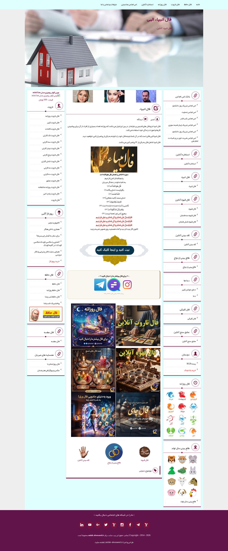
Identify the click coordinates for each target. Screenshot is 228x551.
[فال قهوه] (138, 371)
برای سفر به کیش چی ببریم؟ (48, 235)
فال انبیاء (144, 109)
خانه (198, 4)
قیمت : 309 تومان (46, 96)
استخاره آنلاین (147, 4)
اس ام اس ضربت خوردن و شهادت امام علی (183, 139)
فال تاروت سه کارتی (51, 141)
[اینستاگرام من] (122, 525)
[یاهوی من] (146, 525)
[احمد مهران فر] (146, 97)
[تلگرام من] (138, 525)
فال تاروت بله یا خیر (51, 193)
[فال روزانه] (93, 326)
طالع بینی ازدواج (189, 267)
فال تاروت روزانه (52, 116)
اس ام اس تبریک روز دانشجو (184, 105)
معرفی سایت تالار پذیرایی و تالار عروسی (48, 253)
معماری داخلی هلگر (52, 229)
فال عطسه (55, 341)
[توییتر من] (106, 525)
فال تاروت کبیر (53, 122)
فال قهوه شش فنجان (187, 221)
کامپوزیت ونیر (54, 222)
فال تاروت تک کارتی (51, 135)
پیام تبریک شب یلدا (52, 303)
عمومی (142, 471)
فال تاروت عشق (53, 180)
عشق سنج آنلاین (189, 341)
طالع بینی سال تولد (188, 501)
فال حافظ (188, 4)
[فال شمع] (93, 371)
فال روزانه (162, 4)
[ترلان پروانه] (114, 97)
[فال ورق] (93, 415)
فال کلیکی (192, 318)
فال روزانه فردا (53, 364)
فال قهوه (192, 209)
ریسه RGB (191, 363)
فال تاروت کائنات (52, 129)
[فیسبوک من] (130, 525)
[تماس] (114, 525)
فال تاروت (175, 4)
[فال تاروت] (138, 326)
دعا (194, 296)
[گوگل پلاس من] (98, 525)
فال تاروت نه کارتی (52, 167)
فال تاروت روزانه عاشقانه (49, 187)
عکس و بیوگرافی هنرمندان (48, 370)
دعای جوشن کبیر (189, 289)
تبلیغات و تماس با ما (109, 4)
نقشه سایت (99, 542)
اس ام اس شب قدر (188, 118)
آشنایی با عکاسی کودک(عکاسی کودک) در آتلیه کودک (48, 243)
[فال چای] (138, 415)
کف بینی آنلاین (190, 244)
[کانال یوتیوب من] (90, 525)
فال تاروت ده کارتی (52, 174)
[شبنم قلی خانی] (83, 97)
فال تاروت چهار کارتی (51, 148)
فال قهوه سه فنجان (188, 215)
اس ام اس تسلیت (189, 112)
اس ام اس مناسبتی (129, 4)
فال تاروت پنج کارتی (51, 155)
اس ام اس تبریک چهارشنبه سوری (182, 125)
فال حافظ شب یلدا (52, 296)
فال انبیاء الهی (159, 19)
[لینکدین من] (82, 525)
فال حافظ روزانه (53, 290)
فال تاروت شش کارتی (50, 161)
